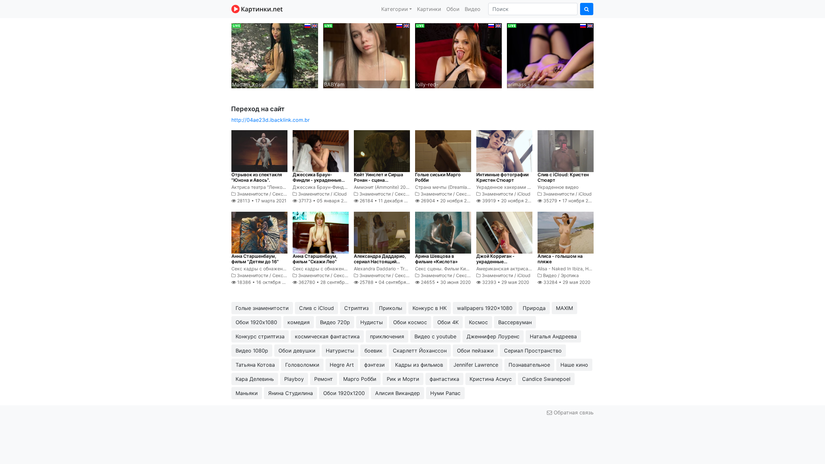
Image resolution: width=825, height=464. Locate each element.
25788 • (388, 282)
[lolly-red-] (458, 55)
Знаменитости (252, 194)
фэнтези (374, 365)
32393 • (505, 282)
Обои (453, 9)
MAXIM (564, 308)
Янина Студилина (290, 393)
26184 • (386, 200)
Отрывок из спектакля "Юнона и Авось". (256, 177)
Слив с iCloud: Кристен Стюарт (563, 177)
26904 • (447, 200)
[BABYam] (366, 55)
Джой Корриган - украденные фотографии (495, 261)
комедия (298, 322)
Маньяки (247, 393)
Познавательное (529, 365)
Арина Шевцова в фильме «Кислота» (436, 258)
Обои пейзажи (475, 350)
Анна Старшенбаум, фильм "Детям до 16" (255, 258)
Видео (472, 9)
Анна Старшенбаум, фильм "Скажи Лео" (315, 258)
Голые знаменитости (262, 308)
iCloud (340, 194)
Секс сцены (285, 194)
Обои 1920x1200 (344, 393)
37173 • (324, 200)
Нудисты (371, 322)
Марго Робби (359, 379)
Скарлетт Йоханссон (420, 350)
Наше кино (574, 365)
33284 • (566, 282)
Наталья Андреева (553, 336)
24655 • (445, 282)
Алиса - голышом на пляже (560, 258)
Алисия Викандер (397, 393)
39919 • (508, 200)
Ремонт (323, 379)
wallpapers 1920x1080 (484, 308)
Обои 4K (448, 322)
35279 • (569, 200)
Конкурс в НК (429, 308)
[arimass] (550, 55)
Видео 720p (335, 322)
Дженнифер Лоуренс (493, 336)
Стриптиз (356, 308)
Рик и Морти (403, 379)
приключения (387, 336)
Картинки (429, 9)
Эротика (570, 275)
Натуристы (340, 350)
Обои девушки (296, 350)
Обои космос (410, 322)
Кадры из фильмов (419, 365)
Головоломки (302, 365)
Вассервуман (515, 322)
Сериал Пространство (533, 350)
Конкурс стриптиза (260, 336)
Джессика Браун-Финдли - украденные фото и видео (317, 180)
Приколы (390, 308)
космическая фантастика (327, 336)
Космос (478, 322)
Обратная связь (573, 412)
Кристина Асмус (491, 379)
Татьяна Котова (255, 365)
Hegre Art (342, 365)
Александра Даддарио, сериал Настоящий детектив (380, 261)
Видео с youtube (435, 336)
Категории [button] (394, 9)
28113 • (261, 200)
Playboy (294, 379)
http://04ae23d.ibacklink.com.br (270, 120)
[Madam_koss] (274, 55)
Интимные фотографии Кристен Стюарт (502, 177)
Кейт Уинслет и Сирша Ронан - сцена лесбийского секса (378, 180)
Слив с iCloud (316, 308)
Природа (534, 308)
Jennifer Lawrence (475, 365)
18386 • (264, 282)
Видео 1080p (252, 350)
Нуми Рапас (445, 393)
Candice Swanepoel (546, 379)
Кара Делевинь (255, 379)
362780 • (328, 282)
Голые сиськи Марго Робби (438, 177)
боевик (373, 350)
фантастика (444, 379)
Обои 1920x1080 (256, 322)
